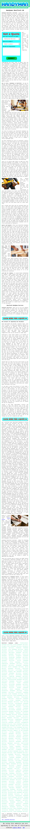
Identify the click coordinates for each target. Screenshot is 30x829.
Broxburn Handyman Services (16, 751)
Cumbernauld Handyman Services (11, 728)
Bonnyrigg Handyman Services (11, 773)
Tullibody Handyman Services (18, 783)
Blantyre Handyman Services (18, 741)
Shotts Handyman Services (9, 714)
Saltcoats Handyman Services (11, 681)
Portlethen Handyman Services (18, 709)
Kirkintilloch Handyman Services (18, 792)
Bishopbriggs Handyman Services (11, 725)
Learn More (17, 827)
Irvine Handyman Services (19, 700)
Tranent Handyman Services (11, 706)
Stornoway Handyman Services (11, 659)
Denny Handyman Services (20, 808)
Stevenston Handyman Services (10, 711)
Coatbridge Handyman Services (18, 705)
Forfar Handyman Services (10, 697)
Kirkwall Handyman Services (11, 654)
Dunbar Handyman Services (19, 746)
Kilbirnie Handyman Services (11, 722)
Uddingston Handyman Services (12, 806)
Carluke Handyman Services (18, 732)
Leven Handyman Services (15, 693)
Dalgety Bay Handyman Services (18, 671)
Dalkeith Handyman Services (18, 767)
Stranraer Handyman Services (11, 673)
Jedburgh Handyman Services (18, 676)
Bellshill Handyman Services (18, 736)
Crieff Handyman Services (15, 797)
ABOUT (12, 7)
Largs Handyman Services (20, 778)
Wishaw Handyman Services (10, 768)
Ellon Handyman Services (20, 644)
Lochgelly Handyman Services (11, 686)
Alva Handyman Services (15, 649)
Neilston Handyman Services (10, 701)
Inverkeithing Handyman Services (18, 679)
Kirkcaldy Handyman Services (18, 684)
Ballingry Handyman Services (18, 652)
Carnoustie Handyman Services (11, 810)
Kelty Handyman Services (20, 775)
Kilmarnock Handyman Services (11, 748)
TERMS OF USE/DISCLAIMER (22, 7)
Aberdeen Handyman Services (18, 787)
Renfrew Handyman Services (10, 743)
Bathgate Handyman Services (18, 713)
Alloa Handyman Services (19, 662)
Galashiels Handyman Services (12, 690)
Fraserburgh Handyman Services (12, 789)
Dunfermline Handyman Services (11, 779)
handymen (6, 538)
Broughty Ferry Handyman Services (11, 646)
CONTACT (16, 7)
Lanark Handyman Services (19, 721)
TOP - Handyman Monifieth (8, 819)
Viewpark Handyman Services (11, 733)
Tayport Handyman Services (9, 678)
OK (24, 827)
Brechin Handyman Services (18, 771)
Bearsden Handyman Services (11, 776)
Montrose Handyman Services (11, 738)
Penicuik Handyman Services (11, 784)
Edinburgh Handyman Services (18, 657)
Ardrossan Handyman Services (18, 716)
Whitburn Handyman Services (10, 759)
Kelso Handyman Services (20, 695)
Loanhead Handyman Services (18, 757)
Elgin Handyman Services (20, 811)
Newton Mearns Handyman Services (12, 763)
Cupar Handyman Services (20, 752)
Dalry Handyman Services (20, 724)
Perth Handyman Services (15, 666)
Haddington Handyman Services (11, 663)
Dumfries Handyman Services (11, 754)
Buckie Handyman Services (10, 717)
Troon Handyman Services (20, 727)
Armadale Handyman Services (18, 805)
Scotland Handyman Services (10, 794)
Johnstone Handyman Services (18, 762)
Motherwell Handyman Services (12, 802)
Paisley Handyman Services (18, 800)
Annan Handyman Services (19, 689)
